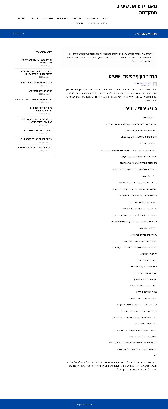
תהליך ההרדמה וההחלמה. (40, 91)
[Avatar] (155, 84)
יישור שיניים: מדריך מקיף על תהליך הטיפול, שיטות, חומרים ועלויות (36, 72)
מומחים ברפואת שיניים (143, 83)
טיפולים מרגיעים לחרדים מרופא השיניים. (34, 147)
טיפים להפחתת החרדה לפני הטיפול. (36, 139)
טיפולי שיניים (151, 89)
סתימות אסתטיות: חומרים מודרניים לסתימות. (41, 109)
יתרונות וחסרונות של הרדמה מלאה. (36, 82)
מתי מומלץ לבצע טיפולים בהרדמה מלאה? (33, 99)
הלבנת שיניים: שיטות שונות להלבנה (36, 130)
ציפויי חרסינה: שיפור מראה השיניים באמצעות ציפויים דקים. (36, 120)
